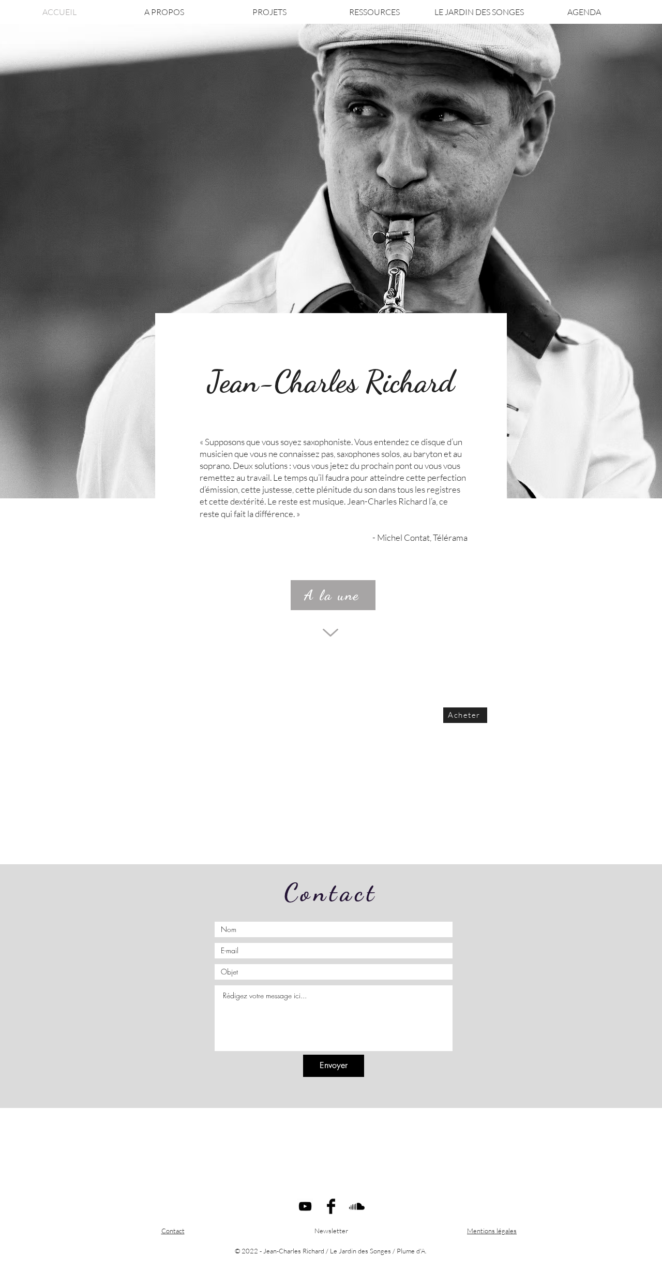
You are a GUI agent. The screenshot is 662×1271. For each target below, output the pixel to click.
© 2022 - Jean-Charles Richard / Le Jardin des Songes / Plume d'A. (331, 1251)
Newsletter (331, 1230)
